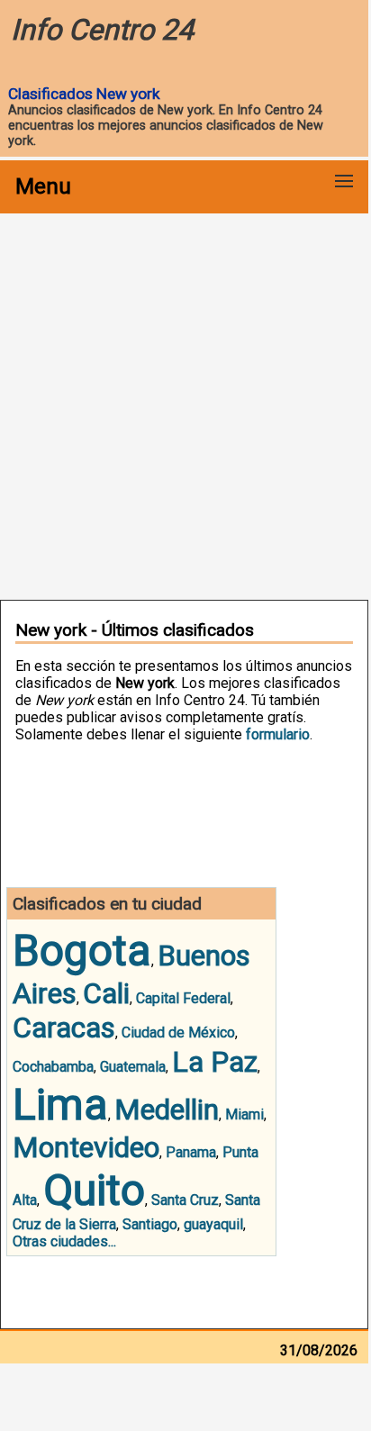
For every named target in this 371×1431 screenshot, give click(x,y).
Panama (191, 1152)
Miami (244, 1114)
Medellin (166, 1109)
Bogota (82, 950)
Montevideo (86, 1147)
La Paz (215, 1062)
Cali (106, 993)
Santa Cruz (185, 1200)
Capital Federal (183, 998)
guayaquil (213, 1224)
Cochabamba (53, 1066)
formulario (278, 734)
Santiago (149, 1224)
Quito (94, 1190)
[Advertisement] (185, 405)
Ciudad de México (178, 1032)
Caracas (64, 1027)
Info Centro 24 (102, 30)
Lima (60, 1104)
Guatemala (133, 1066)
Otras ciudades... (64, 1241)
